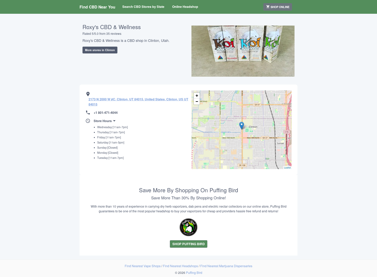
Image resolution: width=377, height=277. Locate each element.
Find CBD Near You (97, 7)
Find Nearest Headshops (181, 266)
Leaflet (287, 167)
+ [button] (197, 95)
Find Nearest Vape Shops (143, 266)
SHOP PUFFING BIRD (188, 244)
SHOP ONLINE (279, 7)
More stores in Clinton (100, 50)
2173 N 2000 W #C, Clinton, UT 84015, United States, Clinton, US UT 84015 (138, 102)
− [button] (197, 101)
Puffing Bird (194, 272)
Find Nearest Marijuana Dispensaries (226, 266)
